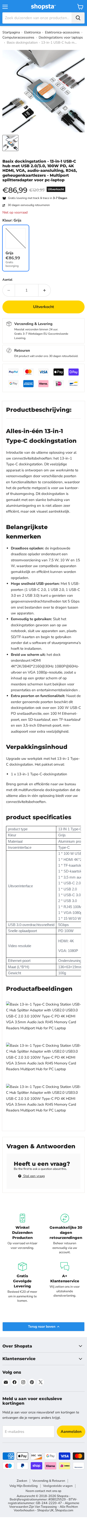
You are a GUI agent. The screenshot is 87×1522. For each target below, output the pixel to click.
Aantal (7, 280)
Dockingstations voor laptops (61, 37)
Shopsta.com (64, 1510)
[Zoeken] (78, 18)
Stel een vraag (33, 1176)
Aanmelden (71, 1431)
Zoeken (22, 1481)
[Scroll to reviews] (43, 185)
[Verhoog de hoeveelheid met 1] (44, 290)
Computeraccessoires (18, 37)
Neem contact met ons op (43, 1491)
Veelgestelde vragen (57, 1486)
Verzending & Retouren (48, 1481)
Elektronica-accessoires (62, 32)
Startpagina (11, 32)
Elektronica (32, 32)
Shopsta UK (45, 1510)
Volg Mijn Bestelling (23, 1486)
